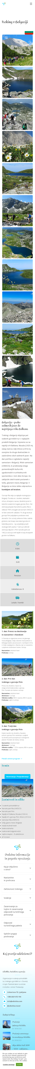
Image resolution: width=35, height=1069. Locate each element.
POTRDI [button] (19, 1064)
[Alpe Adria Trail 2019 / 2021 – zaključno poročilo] (6, 1048)
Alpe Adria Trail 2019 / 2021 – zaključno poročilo (21, 1049)
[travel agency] (6, 3)
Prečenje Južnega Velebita (19, 1023)
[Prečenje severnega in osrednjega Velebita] (6, 1036)
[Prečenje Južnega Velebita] (6, 1024)
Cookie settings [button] (8, 1064)
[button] (31, 3)
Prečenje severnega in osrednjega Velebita (21, 1035)
